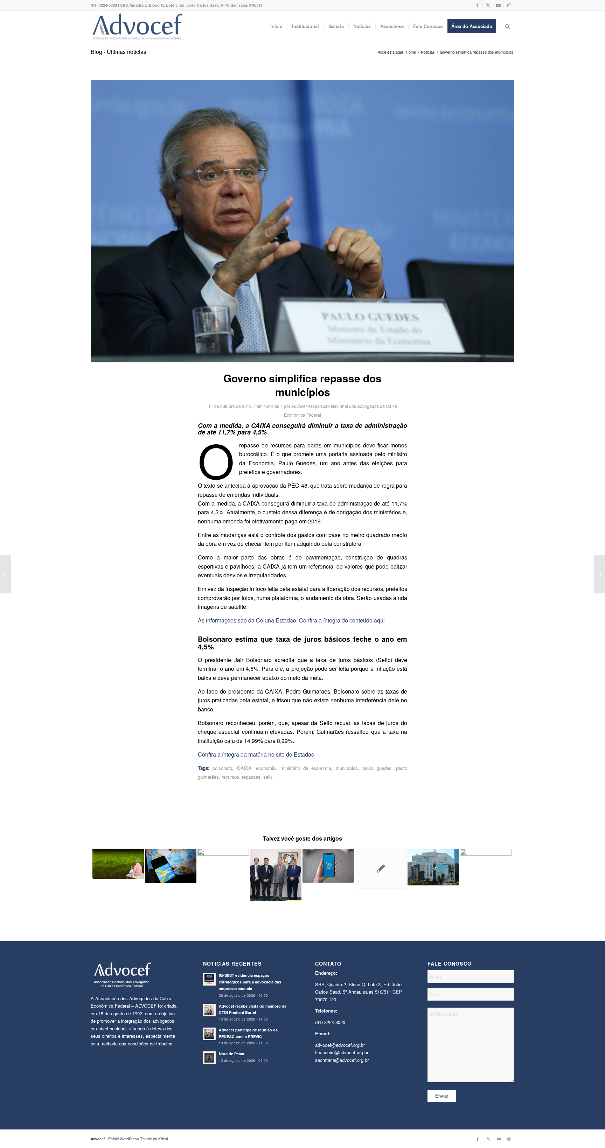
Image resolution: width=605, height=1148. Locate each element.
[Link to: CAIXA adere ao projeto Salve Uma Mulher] (486, 869)
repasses (251, 776)
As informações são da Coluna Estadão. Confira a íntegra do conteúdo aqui (291, 620)
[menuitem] (276, 26)
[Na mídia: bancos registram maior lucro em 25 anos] (5, 574)
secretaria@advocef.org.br (342, 1060)
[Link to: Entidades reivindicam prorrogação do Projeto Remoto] (380, 869)
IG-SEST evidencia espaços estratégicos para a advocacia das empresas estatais (250, 982)
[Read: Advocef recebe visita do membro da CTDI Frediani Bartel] (209, 1010)
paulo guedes (376, 768)
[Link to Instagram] (509, 5)
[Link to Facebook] (477, 5)
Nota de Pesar (231, 1053)
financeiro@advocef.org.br (341, 1052)
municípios (347, 768)
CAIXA (244, 768)
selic (268, 776)
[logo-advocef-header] (137, 26)
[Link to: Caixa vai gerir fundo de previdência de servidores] (118, 864)
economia (266, 768)
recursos (230, 776)
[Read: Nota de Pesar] (209, 1057)
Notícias (271, 406)
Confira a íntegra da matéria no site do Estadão (256, 754)
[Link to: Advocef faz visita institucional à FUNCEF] (275, 875)
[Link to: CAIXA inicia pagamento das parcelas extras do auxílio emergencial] (170, 866)
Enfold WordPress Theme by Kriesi (138, 1138)
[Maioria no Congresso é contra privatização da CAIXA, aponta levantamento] (599, 574)
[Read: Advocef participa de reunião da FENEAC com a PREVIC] (209, 1034)
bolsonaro (222, 768)
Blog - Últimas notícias (118, 52)
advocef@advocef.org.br (340, 1045)
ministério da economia (305, 768)
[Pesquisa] (507, 26)
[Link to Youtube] (498, 5)
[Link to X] (488, 5)
